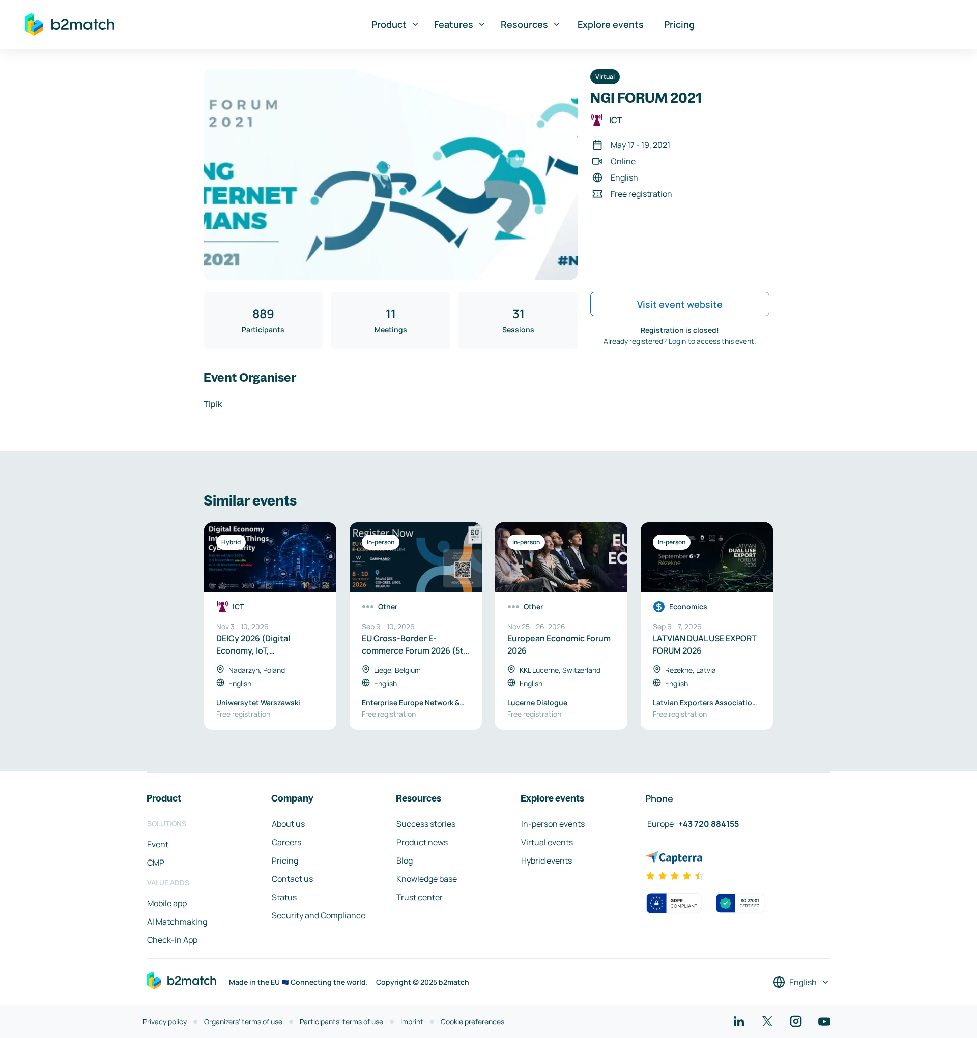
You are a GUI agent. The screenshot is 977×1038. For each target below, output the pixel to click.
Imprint (411, 1021)
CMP (155, 862)
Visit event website (680, 304)
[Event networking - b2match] (69, 24)
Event (157, 844)
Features (453, 24)
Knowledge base (426, 878)
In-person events (553, 823)
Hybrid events (546, 860)
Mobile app (167, 903)
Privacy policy (165, 1021)
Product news (422, 842)
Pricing (679, 24)
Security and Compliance (318, 915)
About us (288, 823)
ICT (615, 120)
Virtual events (547, 842)
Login (677, 341)
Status (284, 897)
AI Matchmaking (177, 921)
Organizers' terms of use (243, 1021)
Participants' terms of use (341, 1021)
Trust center (419, 897)
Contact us (292, 878)
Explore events (611, 24)
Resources (524, 24)
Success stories (425, 823)
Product (389, 24)
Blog (404, 860)
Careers (286, 842)
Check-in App (172, 939)
